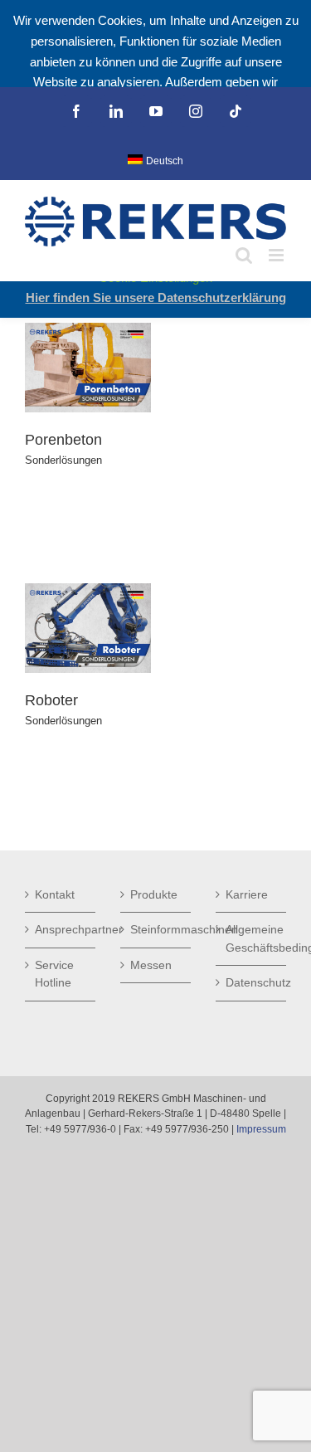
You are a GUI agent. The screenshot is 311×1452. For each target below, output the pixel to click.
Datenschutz (252, 982)
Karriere (247, 894)
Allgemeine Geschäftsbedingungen (252, 938)
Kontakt (55, 894)
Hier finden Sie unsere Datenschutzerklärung (156, 297)
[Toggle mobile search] (244, 255)
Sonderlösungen (63, 460)
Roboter (51, 700)
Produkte (153, 894)
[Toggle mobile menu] (277, 255)
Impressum (261, 1129)
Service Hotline (54, 974)
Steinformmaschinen (156, 929)
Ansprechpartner (61, 929)
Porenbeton (63, 439)
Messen (151, 965)
